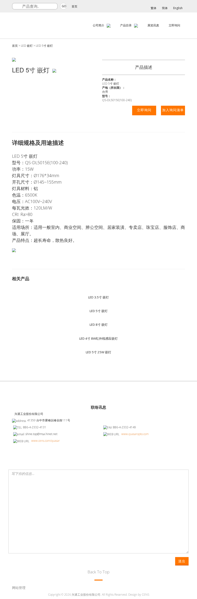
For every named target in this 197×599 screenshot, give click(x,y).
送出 (181, 561)
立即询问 (174, 25)
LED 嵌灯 (27, 46)
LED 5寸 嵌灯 (44, 46)
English (178, 8)
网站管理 (18, 587)
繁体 (153, 8)
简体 (165, 8)
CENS (145, 595)
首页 (74, 6)
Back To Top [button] (98, 572)
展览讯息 (153, 25)
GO (64, 6)
